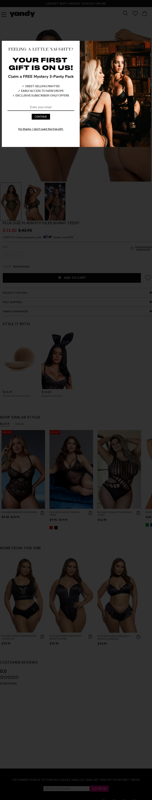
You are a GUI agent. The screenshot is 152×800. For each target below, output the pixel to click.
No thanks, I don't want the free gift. (40, 129)
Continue (41, 116)
